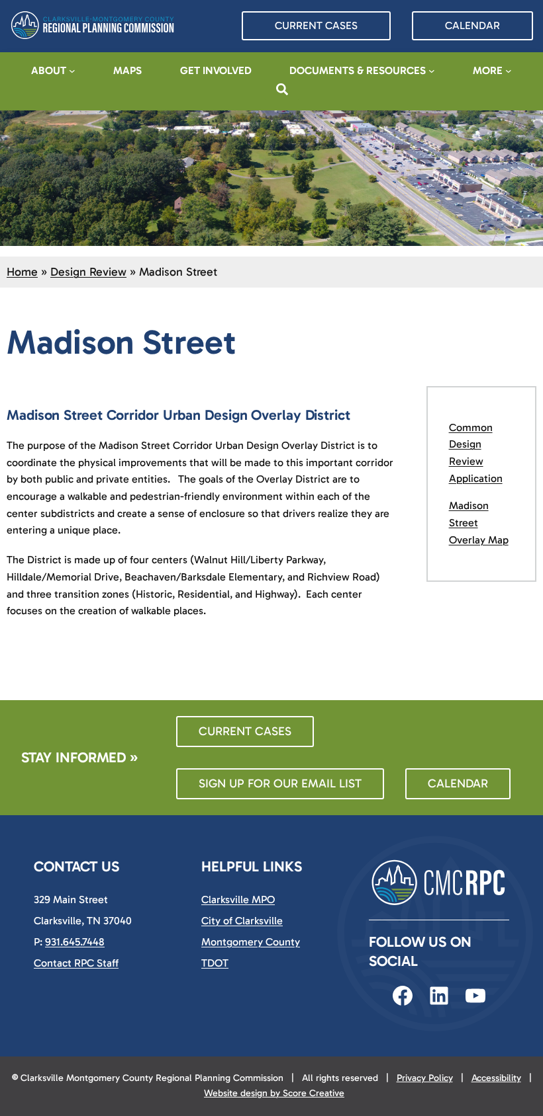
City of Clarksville (242, 920)
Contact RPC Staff (76, 963)
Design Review (88, 271)
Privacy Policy (425, 1078)
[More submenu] (508, 70)
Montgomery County (250, 942)
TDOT (214, 963)
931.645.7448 (75, 942)
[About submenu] (72, 70)
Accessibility (496, 1078)
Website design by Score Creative (274, 1093)
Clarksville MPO (238, 899)
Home (22, 271)
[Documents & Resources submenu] (431, 70)
